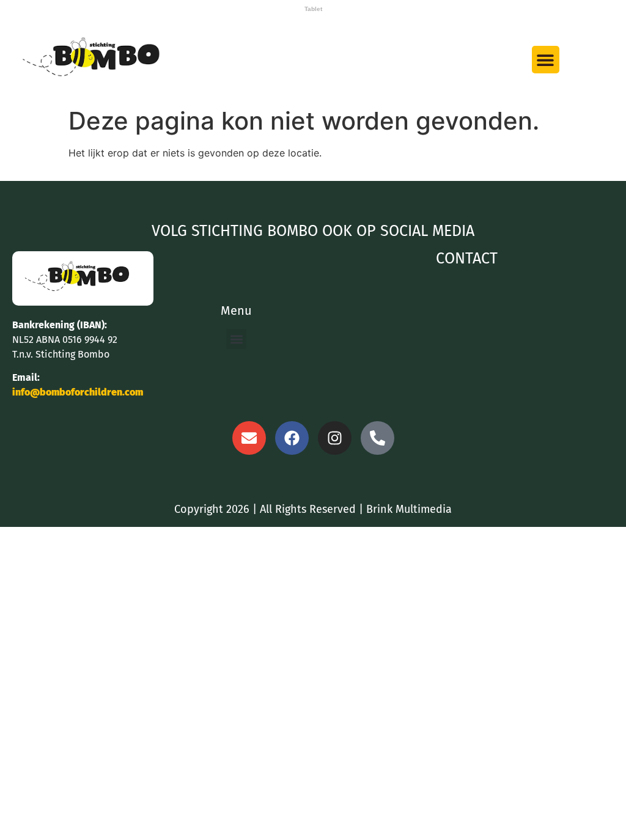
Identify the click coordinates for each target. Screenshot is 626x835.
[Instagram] (335, 438)
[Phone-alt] (377, 438)
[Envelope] (249, 438)
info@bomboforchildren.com (77, 392)
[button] (545, 59)
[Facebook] (292, 438)
